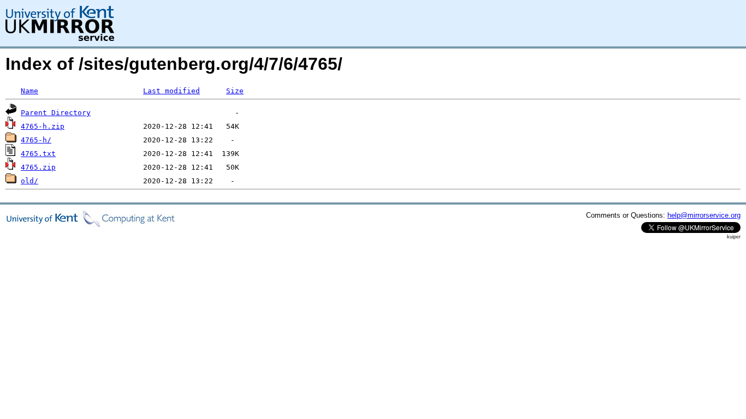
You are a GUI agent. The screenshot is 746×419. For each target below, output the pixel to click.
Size (235, 91)
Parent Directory (56, 113)
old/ (29, 181)
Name (29, 91)
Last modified (171, 91)
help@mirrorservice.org (704, 215)
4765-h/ (36, 140)
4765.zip (38, 167)
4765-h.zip (42, 126)
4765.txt (38, 153)
